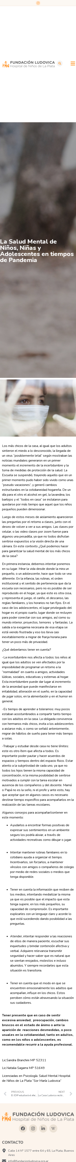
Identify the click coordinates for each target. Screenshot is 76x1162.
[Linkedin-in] (43, 1128)
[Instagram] (38, 3)
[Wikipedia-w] (53, 1128)
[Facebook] (23, 1128)
